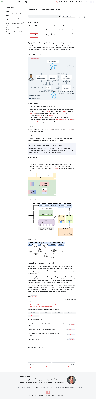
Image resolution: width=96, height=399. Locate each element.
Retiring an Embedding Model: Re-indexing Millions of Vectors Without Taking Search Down (15, 23)
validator (49, 111)
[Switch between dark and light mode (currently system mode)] (82, 2)
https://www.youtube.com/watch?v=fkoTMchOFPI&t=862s (43, 304)
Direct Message (60, 387)
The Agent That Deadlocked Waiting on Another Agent (14, 28)
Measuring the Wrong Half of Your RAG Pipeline (14, 14)
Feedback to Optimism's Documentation (83, 16)
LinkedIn (22, 387)
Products (61, 1)
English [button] (21, 1)
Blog (57, 1)
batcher (71, 119)
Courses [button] (51, 1)
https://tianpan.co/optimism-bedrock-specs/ (40, 303)
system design (34, 296)
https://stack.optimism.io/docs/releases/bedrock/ (41, 306)
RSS (33, 387)
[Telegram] (76, 2)
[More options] (74, 16)
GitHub (15, 387)
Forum (67, 1)
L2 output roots (54, 168)
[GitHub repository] (26, 2)
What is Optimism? (82, 7)
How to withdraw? (83, 13)
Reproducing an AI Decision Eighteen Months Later (15, 18)
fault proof (50, 115)
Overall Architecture (82, 9)
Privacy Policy (69, 387)
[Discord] (79, 2)
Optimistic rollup (34, 33)
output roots (33, 113)
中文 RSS (39, 387)
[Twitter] (72, 2)
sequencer (63, 111)
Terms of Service (78, 387)
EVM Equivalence (34, 37)
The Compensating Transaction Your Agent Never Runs (15, 32)
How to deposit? (83, 11)
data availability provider (61, 119)
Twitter (28, 387)
